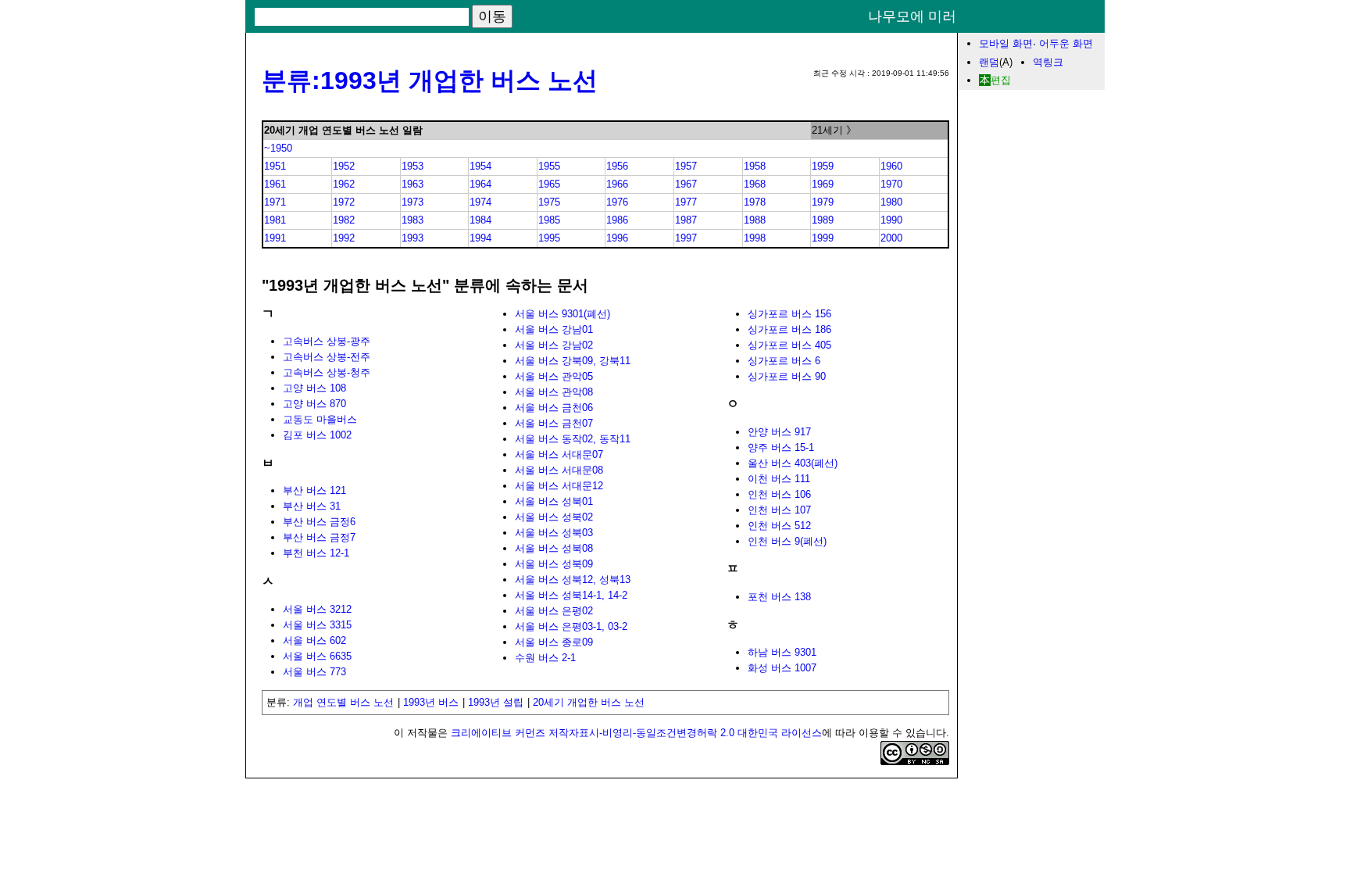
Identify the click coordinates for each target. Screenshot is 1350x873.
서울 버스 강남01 (554, 329)
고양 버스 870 (314, 404)
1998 (755, 238)
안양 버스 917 (779, 432)
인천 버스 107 (779, 510)
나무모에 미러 (912, 16)
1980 (891, 202)
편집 (1001, 80)
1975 (549, 202)
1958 (755, 166)
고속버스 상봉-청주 (326, 372)
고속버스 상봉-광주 (326, 341)
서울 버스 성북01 (554, 501)
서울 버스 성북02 (554, 517)
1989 (823, 220)
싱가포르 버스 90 (787, 376)
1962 (344, 184)
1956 (617, 166)
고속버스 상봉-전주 (326, 357)
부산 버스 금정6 (319, 522)
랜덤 (989, 62)
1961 (275, 184)
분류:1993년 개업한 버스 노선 (430, 80)
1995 (549, 238)
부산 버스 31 (312, 506)
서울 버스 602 (314, 640)
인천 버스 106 (779, 494)
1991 (275, 238)
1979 (823, 202)
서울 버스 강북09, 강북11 (572, 361)
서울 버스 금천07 (554, 423)
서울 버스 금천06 (554, 407)
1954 (480, 166)
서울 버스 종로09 (554, 642)
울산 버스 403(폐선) (793, 463)
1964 (480, 184)
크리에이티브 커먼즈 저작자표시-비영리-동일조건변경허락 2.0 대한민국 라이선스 (636, 733)
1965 (549, 184)
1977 (686, 202)
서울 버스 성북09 (554, 564)
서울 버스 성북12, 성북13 (572, 579)
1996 (617, 238)
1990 (891, 220)
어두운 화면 (1066, 43)
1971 (275, 202)
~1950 (278, 148)
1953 (412, 166)
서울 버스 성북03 (554, 532)
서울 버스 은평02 (554, 611)
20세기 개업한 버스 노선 (589, 702)
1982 (344, 220)
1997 (686, 238)
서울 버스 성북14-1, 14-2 (571, 595)
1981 (275, 220)
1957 (686, 166)
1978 (755, 202)
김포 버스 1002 (317, 435)
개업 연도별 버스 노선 (343, 702)
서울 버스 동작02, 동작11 (572, 439)
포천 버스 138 (779, 597)
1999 (823, 238)
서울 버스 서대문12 (559, 486)
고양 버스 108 (314, 388)
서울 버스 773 (314, 672)
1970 (891, 184)
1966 (617, 184)
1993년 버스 (431, 702)
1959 (823, 166)
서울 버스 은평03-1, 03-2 (571, 626)
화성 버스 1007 (782, 668)
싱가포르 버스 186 (789, 329)
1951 (275, 166)
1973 (412, 202)
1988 (755, 220)
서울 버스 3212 (317, 609)
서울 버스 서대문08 (559, 470)
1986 (617, 220)
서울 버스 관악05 (554, 376)
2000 (891, 238)
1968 (755, 184)
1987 (686, 220)
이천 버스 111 (779, 479)
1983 (412, 220)
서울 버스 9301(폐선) (562, 314)
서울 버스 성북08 (554, 548)
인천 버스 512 (779, 525)
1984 (480, 220)
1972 (344, 202)
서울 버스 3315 (317, 625)
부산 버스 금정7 (319, 537)
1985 (549, 220)
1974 (480, 202)
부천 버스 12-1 (316, 553)
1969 (823, 184)
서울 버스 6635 (317, 656)
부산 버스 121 (314, 490)
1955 (549, 166)
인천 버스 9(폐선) (787, 541)
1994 (480, 238)
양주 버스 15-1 (781, 447)
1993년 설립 (495, 702)
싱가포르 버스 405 (789, 345)
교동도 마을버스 (320, 419)
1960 (891, 166)
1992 (344, 238)
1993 (412, 238)
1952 (344, 166)
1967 (686, 184)
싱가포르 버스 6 (784, 361)
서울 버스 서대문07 (559, 454)
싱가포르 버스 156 (789, 314)
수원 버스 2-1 (545, 658)
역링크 (1048, 62)
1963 (412, 184)
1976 (617, 202)
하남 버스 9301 (782, 652)
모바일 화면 (1006, 43)
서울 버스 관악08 (554, 392)
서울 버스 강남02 (554, 345)
